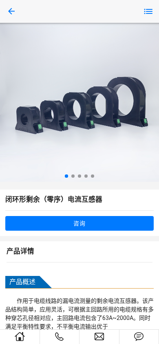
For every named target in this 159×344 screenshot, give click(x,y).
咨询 (79, 223)
